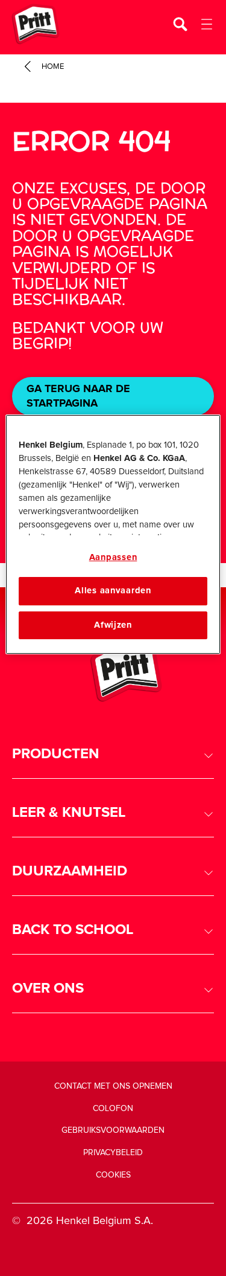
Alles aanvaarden (113, 590)
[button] (113, 754)
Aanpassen (113, 557)
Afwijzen (113, 625)
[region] (112, 534)
